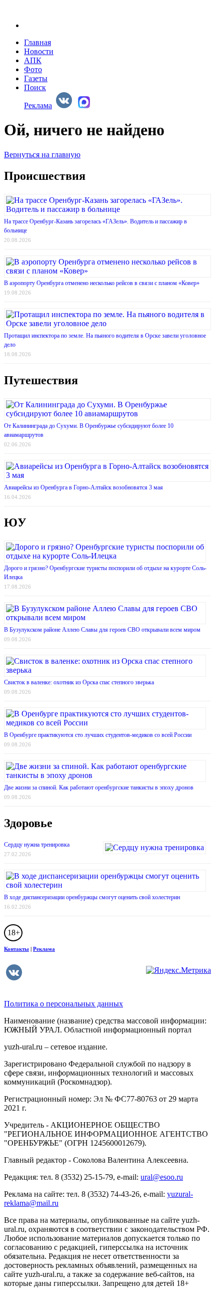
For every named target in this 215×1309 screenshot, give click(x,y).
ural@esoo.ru (161, 1177)
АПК (33, 60)
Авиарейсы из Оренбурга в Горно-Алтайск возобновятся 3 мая (83, 487)
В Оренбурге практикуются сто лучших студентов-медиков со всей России (98, 734)
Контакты (16, 949)
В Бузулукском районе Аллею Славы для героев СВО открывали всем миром (102, 629)
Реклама (38, 105)
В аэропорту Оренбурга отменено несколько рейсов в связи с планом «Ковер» (102, 283)
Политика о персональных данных (63, 1003)
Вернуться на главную (42, 154)
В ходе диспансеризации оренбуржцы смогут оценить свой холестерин (92, 897)
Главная (37, 42)
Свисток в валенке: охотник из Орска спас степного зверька (79, 682)
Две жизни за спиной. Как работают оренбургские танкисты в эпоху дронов (99, 787)
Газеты (36, 78)
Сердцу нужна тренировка (37, 844)
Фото (33, 69)
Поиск (35, 87)
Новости (39, 51)
